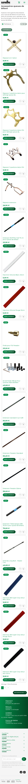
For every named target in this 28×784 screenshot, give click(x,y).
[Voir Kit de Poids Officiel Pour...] (14, 373)
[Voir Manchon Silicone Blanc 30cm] (14, 266)
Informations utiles (8, 740)
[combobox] (7, 24)
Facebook (21, 772)
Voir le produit (9, 64)
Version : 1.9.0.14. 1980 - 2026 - (10, 779)
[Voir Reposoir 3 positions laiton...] (14, 86)
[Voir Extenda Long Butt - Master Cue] (14, 553)
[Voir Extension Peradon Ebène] (14, 480)
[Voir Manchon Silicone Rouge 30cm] (14, 302)
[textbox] (7, 24)
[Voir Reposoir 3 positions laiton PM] (14, 159)
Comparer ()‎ (6, 29)
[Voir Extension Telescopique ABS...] (14, 516)
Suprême (5, 733)
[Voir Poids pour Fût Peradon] (14, 337)
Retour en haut (20, 693)
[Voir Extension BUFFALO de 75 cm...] (14, 230)
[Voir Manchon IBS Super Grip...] (14, 590)
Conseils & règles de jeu (10, 737)
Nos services (6, 747)
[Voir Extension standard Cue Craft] (14, 409)
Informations (6, 743)
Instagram (24, 772)
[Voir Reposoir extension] (14, 194)
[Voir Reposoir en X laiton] (14, 50)
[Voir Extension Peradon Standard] (14, 445)
